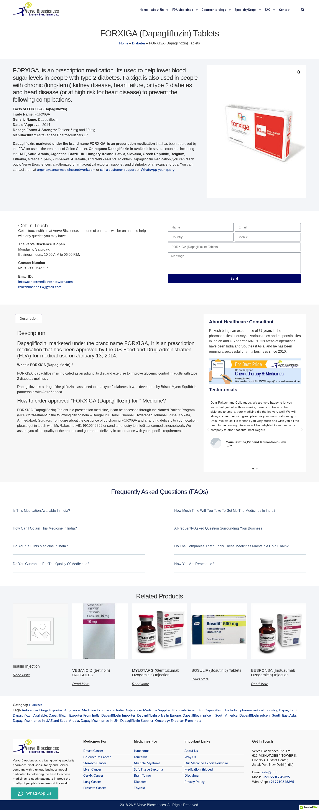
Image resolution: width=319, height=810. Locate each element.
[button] (302, 9)
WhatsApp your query (157, 169)
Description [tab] (29, 318)
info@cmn (269, 772)
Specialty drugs (245, 10)
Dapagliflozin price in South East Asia (267, 715)
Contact (285, 10)
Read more (21, 675)
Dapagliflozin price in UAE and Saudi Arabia (46, 720)
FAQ (267, 10)
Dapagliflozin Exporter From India (74, 715)
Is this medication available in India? (41, 510)
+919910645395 (281, 782)
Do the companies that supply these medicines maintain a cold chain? (231, 546)
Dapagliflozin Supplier (136, 720)
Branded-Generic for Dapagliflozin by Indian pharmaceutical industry (224, 710)
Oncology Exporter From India (178, 720)
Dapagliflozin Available (30, 715)
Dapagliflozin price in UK (99, 720)
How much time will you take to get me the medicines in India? (224, 510)
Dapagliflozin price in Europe (159, 715)
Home (144, 10)
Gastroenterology (214, 10)
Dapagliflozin (289, 710)
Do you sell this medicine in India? (40, 546)
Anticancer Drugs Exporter (42, 710)
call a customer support (118, 169)
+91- (266, 777)
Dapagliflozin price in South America (210, 715)
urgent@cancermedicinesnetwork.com (66, 169)
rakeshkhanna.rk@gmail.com (39, 287)
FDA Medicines (182, 10)
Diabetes (138, 43)
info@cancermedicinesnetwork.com (45, 282)
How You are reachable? (194, 564)
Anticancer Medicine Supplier (148, 710)
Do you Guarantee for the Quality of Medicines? (51, 564)
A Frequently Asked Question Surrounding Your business (218, 528)
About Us (157, 10)
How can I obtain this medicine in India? (45, 528)
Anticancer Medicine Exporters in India (94, 710)
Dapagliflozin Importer (118, 715)
